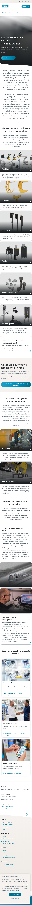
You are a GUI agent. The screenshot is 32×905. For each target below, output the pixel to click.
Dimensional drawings (8, 838)
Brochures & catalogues (9, 857)
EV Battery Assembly (16, 473)
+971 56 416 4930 (5, 804)
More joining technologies (10, 683)
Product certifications (8, 843)
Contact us (4, 808)
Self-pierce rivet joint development (16, 629)
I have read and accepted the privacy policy (18, 114)
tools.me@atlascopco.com (8, 806)
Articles (5, 853)
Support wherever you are (10, 763)
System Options (16, 315)
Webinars (5, 855)
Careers (4, 829)
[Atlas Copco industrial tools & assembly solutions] (11, 12)
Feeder (16, 253)
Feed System (16, 161)
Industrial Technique (8, 824)
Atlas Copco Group (7, 822)
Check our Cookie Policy (13, 890)
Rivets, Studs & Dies (16, 284)
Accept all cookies (15, 894)
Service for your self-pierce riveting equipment (16, 345)
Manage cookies (15, 898)
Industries (5, 827)
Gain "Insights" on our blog (10, 723)
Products (5, 850)
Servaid (4, 836)
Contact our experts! (8, 58)
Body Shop (16, 440)
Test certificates (7, 841)
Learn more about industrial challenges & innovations (14, 734)
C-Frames (16, 192)
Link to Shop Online (8, 864)
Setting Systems (16, 222)
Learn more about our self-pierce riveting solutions (16, 384)
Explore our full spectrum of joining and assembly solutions (14, 694)
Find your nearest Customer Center (13, 773)
